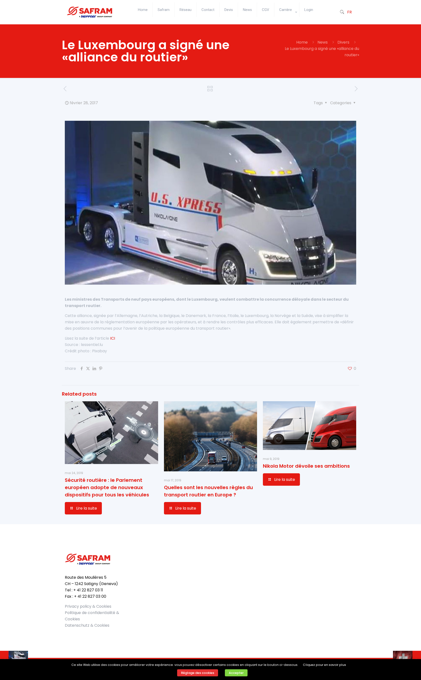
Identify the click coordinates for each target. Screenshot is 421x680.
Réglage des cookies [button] (197, 673)
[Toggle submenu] (286, 21)
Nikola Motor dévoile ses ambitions (306, 466)
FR (349, 12)
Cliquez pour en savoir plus (324, 664)
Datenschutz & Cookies (87, 625)
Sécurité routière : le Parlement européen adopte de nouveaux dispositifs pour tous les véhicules (107, 487)
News (322, 42)
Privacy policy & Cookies (88, 606)
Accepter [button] (236, 673)
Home (302, 42)
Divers (343, 42)
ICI (112, 338)
